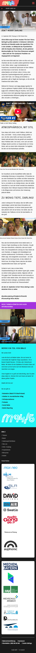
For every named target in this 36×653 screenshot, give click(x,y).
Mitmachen (5, 453)
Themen (4, 435)
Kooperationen (6, 450)
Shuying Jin (15, 36)
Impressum (21, 641)
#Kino (12, 298)
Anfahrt (4, 455)
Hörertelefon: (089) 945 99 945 (11, 643)
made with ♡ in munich (18, 650)
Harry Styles (21, 86)
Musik (4, 438)
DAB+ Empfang (6, 447)
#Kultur (17, 298)
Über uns (4, 444)
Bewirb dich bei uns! (7, 383)
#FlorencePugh (6, 298)
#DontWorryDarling (7, 296)
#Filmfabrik (16, 296)
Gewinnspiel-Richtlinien (8, 441)
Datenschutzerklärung (8, 641)
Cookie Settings (27, 643)
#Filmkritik (23, 296)
